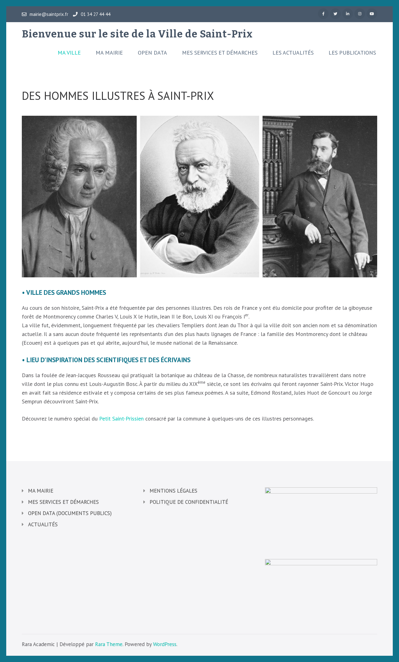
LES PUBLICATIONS (352, 52)
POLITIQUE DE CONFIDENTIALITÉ (189, 502)
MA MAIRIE (109, 52)
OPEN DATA (152, 52)
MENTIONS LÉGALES (173, 490)
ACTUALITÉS (43, 524)
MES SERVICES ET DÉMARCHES (219, 52)
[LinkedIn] (347, 13)
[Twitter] (335, 13)
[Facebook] (323, 13)
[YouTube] (372, 13)
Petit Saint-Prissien (121, 418)
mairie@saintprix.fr (49, 14)
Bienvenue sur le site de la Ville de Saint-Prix (137, 34)
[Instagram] (359, 13)
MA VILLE (69, 52)
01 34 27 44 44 (95, 14)
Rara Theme (109, 644)
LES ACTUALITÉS (293, 52)
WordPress (164, 644)
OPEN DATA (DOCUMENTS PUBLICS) (70, 513)
